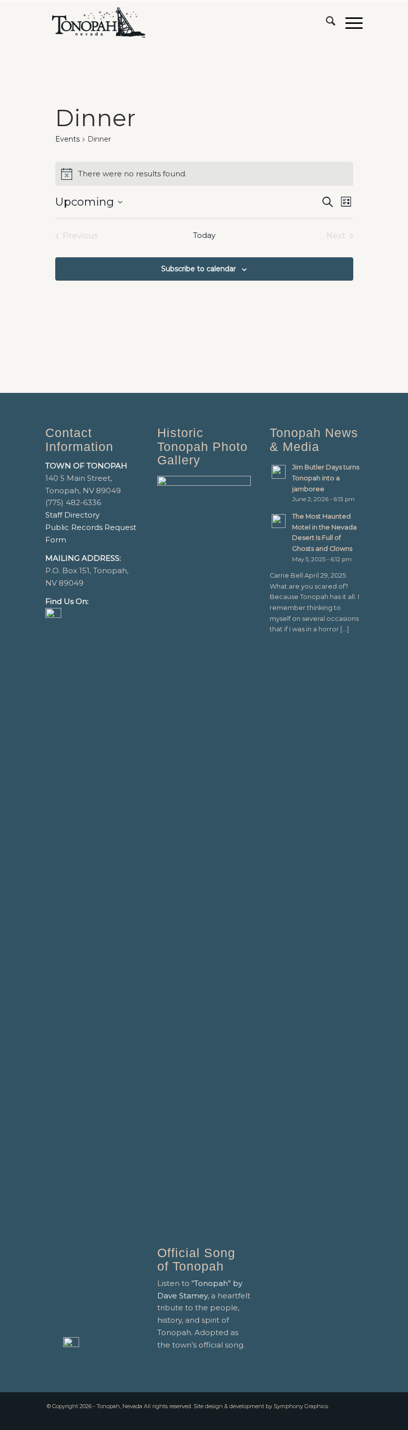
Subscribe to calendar (198, 268)
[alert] (204, 174)
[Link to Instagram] (355, 1417)
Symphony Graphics (301, 1406)
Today (204, 235)
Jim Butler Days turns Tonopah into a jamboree (325, 477)
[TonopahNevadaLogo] (98, 22)
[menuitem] (325, 22)
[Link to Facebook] (340, 1417)
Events (67, 139)
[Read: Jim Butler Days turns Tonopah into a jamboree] (279, 472)
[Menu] (349, 22)
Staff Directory (72, 515)
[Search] (325, 22)
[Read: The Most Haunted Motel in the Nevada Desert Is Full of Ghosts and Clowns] (279, 521)
